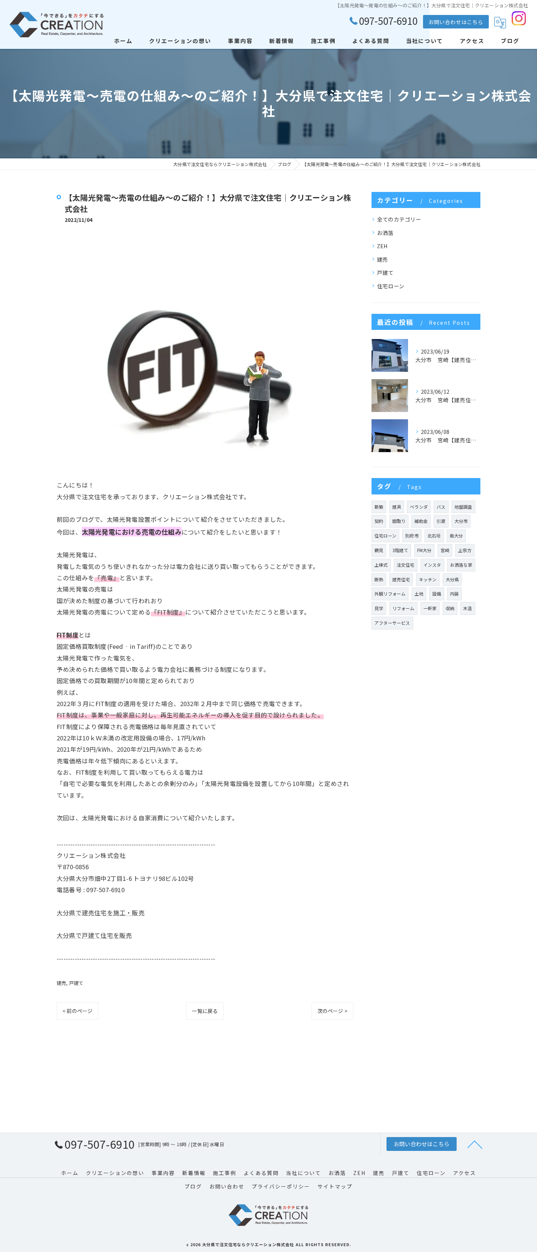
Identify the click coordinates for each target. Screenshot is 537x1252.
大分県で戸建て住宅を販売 (94, 935)
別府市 (412, 535)
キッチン (428, 579)
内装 (454, 593)
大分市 (461, 521)
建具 (396, 507)
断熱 (378, 579)
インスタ (432, 565)
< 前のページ (77, 1010)
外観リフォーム (389, 593)
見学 (378, 608)
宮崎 (445, 550)
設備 (436, 593)
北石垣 (434, 535)
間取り (399, 521)
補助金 (421, 521)
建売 (61, 982)
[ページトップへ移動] (475, 1144)
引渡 (441, 521)
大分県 (452, 579)
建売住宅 (401, 579)
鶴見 (378, 550)
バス (441, 507)
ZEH (382, 246)
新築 (378, 507)
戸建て (76, 982)
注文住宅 (406, 565)
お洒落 (385, 232)
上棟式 (381, 565)
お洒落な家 (461, 565)
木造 (467, 608)
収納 (450, 608)
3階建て (400, 550)
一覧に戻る (205, 1010)
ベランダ (419, 507)
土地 (419, 593)
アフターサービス (392, 623)
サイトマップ (335, 1186)
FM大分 (424, 550)
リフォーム (403, 608)
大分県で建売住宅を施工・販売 (101, 912)
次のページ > (332, 1010)
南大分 (456, 535)
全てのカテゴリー (399, 219)
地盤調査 (463, 507)
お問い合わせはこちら (456, 22)
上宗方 (465, 550)
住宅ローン (390, 286)
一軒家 (430, 608)
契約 (378, 521)
